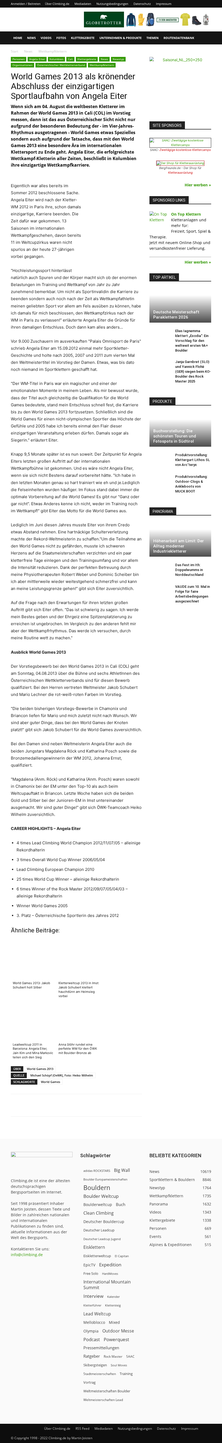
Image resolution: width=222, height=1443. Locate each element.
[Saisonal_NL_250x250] (180, 88)
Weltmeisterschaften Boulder (106, 1391)
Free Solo (90, 1273)
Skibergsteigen (95, 1365)
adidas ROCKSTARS (96, 1171)
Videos (46, 38)
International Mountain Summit (107, 1284)
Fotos (61, 38)
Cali (70, 59)
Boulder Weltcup (101, 1196)
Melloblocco (94, 1322)
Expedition (110, 1264)
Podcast (91, 1339)
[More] (144, 1105)
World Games (50, 1082)
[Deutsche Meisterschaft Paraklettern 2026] (180, 305)
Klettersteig (113, 1305)
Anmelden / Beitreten (26, 4)
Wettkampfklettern (102, 65)
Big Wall (122, 1170)
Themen (152, 38)
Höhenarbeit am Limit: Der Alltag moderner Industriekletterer (178, 546)
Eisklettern (94, 1247)
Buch (120, 1204)
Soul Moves (119, 1365)
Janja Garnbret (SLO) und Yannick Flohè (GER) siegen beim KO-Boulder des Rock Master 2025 (193, 371)
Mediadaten (82, 4)
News (31, 38)
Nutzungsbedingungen (112, 4)
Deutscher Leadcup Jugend (102, 1239)
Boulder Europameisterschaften (105, 1179)
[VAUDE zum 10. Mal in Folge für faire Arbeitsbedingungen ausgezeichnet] (160, 592)
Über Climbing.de (57, 4)
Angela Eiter (37, 59)
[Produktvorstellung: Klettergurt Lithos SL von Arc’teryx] (160, 460)
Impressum (163, 4)
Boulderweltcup (97, 1204)
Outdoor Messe (118, 1331)
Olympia (91, 1331)
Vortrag (89, 1382)
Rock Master (113, 1356)
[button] (204, 38)
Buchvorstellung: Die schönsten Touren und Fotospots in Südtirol (174, 436)
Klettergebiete (82, 38)
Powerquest (116, 1339)
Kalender (113, 1297)
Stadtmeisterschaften (99, 1373)
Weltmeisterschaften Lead (103, 1399)
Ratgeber (91, 1356)
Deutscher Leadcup (99, 1230)
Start (14, 51)
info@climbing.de (27, 1254)
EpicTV (89, 1264)
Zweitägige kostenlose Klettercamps (185, 150)
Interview (93, 1296)
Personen (18, 59)
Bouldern (96, 1188)
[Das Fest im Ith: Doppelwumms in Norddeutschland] (160, 570)
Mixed (114, 1322)
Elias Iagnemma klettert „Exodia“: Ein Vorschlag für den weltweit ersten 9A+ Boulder (191, 340)
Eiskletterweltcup (97, 1255)
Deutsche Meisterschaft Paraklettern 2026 (176, 315)
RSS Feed (82, 1428)
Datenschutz (142, 4)
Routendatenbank (179, 38)
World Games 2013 (40, 1069)
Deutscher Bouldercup (103, 1221)
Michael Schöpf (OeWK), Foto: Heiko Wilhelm (61, 1075)
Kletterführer (92, 1305)
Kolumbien (56, 59)
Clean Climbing (98, 1213)
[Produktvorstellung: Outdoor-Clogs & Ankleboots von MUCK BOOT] (160, 482)
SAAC (130, 1356)
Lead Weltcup (97, 1314)
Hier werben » (198, 184)
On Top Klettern (186, 214)
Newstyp (118, 59)
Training (126, 1373)
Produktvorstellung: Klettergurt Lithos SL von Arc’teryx (192, 460)
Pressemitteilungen (101, 1347)
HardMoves (110, 1274)
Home (17, 38)
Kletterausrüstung (180, 172)
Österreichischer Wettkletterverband (61, 65)
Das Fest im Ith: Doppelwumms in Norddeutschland (189, 570)
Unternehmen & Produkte (120, 38)
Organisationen (22, 65)
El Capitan (122, 1256)
